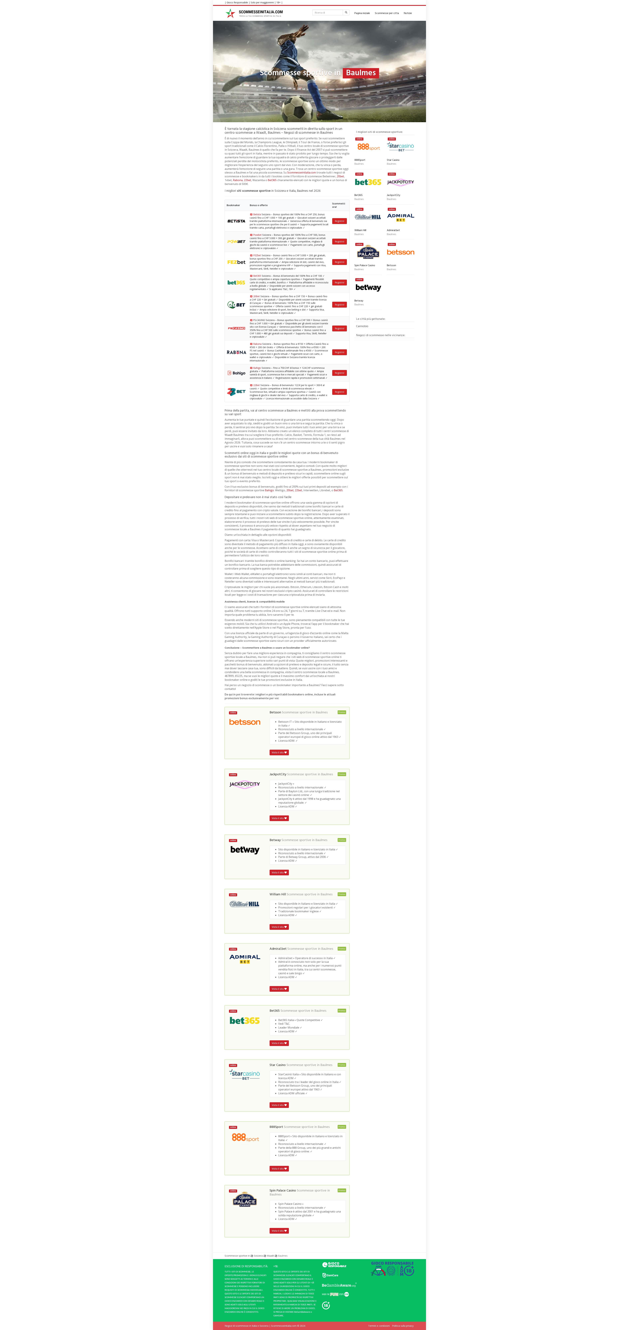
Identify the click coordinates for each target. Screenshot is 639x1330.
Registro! (339, 221)
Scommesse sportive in (237, 1255)
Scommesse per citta (387, 13)
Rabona (238, 180)
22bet (247, 180)
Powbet (257, 234)
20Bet (256, 296)
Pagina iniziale (362, 13)
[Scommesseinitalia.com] (254, 13)
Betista (257, 214)
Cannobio (362, 326)
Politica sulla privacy (403, 1325)
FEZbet (257, 255)
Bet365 (272, 180)
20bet (340, 176)
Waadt (270, 1255)
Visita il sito (278, 752)
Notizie (408, 13)
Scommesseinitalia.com (301, 172)
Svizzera (258, 1255)
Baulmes (322, 713)
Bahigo (257, 367)
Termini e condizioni (379, 1325)
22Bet (256, 385)
